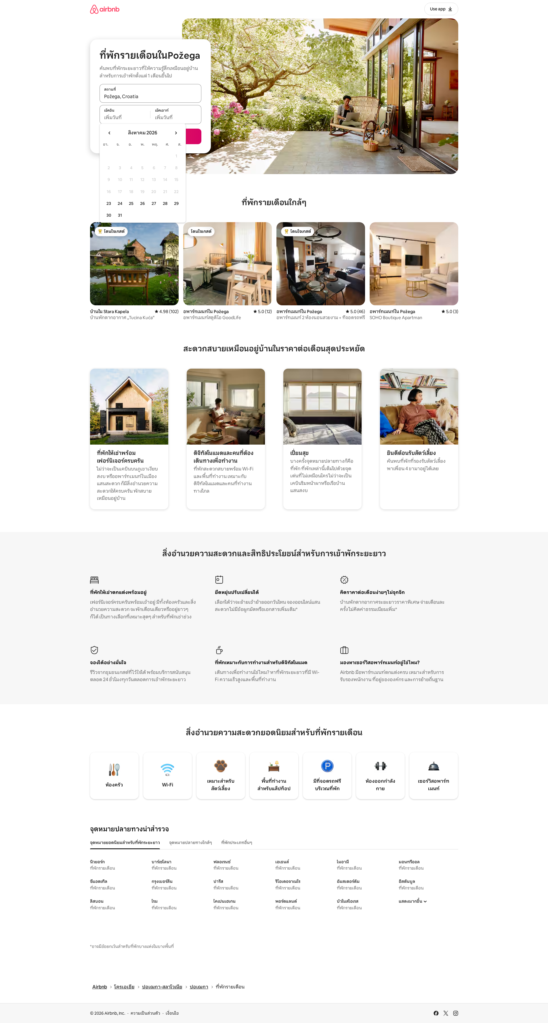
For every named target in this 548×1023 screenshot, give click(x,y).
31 (120, 215)
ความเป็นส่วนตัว (145, 1013)
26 (142, 203)
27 (154, 203)
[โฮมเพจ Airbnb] (104, 9)
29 (176, 203)
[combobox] (150, 96)
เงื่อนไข (172, 1013)
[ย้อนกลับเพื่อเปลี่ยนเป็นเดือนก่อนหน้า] (109, 133)
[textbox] (125, 117)
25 (131, 203)
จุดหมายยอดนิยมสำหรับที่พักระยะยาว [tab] (125, 842)
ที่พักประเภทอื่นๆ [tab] (236, 842)
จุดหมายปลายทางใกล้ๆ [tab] (190, 842)
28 (165, 203)
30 (108, 215)
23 (108, 203)
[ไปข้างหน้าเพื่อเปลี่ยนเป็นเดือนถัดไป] (175, 133)
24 (120, 203)
